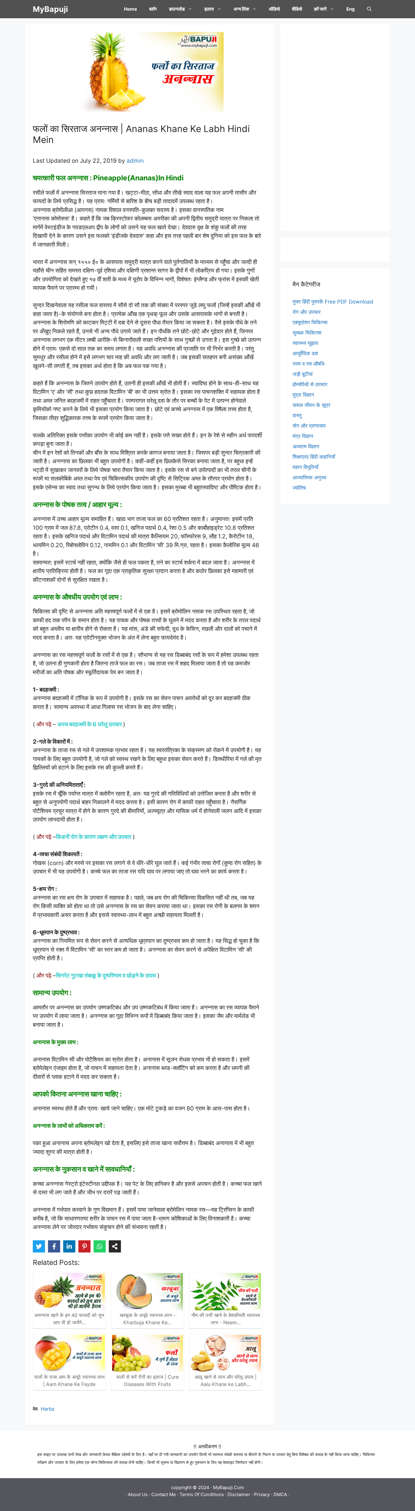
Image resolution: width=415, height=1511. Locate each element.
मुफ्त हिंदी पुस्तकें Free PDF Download (333, 302)
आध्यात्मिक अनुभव (309, 477)
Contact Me (163, 1494)
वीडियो (297, 9)
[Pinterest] (84, 1246)
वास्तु (297, 415)
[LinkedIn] (69, 1246)
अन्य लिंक (241, 9)
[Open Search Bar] (369, 9)
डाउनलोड (177, 9)
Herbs (47, 1409)
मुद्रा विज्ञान (303, 395)
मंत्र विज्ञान (303, 436)
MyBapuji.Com (228, 1487)
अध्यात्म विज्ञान (306, 446)
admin (135, 160)
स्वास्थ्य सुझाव (305, 343)
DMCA (280, 1494)
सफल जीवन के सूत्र (311, 405)
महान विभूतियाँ (305, 467)
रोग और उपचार (307, 312)
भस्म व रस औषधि (308, 364)
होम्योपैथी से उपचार (310, 384)
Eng (350, 9)
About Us (138, 1494)
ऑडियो (274, 9)
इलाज (209, 9)
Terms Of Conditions (202, 1494)
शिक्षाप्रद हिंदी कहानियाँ (314, 457)
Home (130, 9)
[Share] (115, 1246)
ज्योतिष (299, 488)
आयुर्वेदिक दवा (305, 353)
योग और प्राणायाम (309, 426)
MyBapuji (50, 9)
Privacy (262, 1494)
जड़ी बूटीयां (303, 374)
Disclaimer (239, 1494)
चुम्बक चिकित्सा (307, 333)
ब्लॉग (153, 9)
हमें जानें (320, 9)
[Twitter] (39, 1246)
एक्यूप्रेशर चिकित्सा (310, 322)
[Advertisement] (335, 127)
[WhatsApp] (100, 1246)
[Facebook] (54, 1246)
